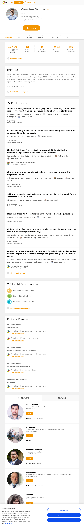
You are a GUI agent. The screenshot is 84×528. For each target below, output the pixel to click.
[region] (42, 516)
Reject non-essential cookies (64, 515)
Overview (8, 37)
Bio (19, 37)
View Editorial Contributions (20, 308)
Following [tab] (60, 397)
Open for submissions (17, 333)
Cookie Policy (8, 523)
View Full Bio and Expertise (19, 92)
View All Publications (17, 273)
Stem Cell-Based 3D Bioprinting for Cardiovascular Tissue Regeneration (40, 214)
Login (19, 2)
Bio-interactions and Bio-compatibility (19, 366)
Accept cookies (64, 520)
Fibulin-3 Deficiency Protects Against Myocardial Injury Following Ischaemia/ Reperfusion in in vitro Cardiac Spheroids (37, 151)
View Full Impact (16, 58)
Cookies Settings (64, 510)
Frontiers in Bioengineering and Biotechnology (29, 331)
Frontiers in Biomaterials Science (23, 370)
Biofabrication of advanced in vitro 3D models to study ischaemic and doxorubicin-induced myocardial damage (41, 230)
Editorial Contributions (60, 36)
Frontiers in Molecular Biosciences (24, 338)
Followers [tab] (23, 397)
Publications (42, 36)
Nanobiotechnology (13, 327)
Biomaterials (11, 382)
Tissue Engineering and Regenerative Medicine (21, 350)
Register (29, 2)
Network (29, 36)
